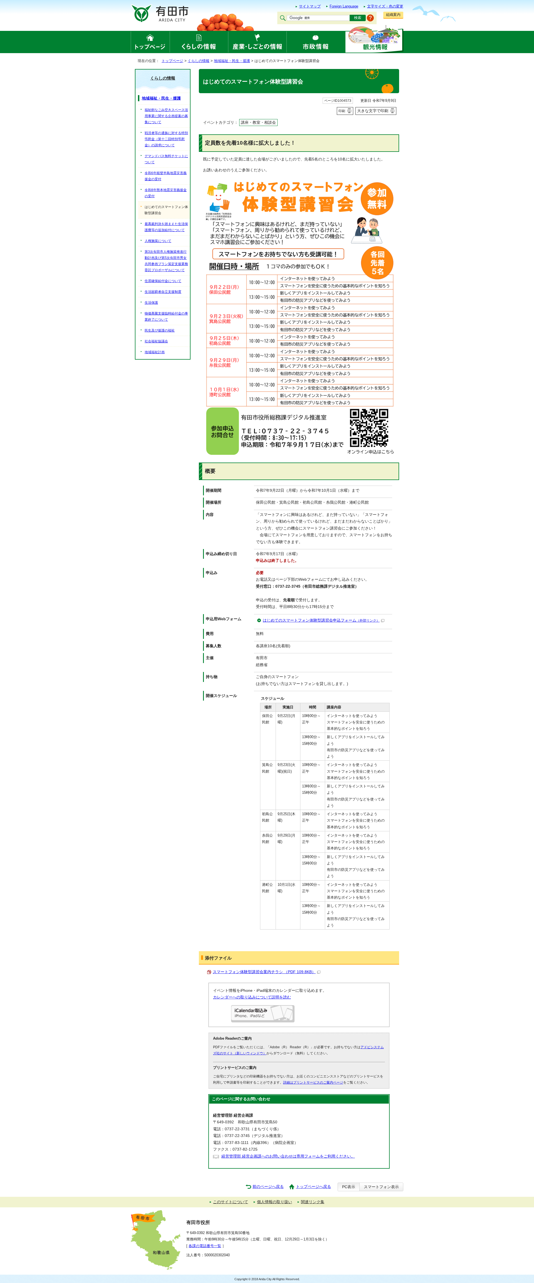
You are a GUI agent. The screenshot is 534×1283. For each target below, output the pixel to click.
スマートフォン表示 (381, 1187)
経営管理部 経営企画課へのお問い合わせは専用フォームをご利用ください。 (288, 1156)
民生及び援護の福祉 (160, 330)
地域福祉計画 (155, 352)
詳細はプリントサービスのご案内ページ (313, 1082)
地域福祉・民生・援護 (232, 61)
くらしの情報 (198, 61)
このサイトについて (230, 1202)
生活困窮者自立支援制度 (163, 292)
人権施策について (158, 241)
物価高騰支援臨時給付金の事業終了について (166, 317)
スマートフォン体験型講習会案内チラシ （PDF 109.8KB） (264, 972)
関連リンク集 (312, 1202)
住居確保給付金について (163, 281)
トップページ (172, 61)
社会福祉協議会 (156, 341)
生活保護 (151, 303)
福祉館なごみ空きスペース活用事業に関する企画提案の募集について (166, 116)
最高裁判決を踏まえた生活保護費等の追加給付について (166, 227)
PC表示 (348, 1187)
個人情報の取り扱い (274, 1202)
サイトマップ (310, 6)
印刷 (341, 111)
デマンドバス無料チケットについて (166, 159)
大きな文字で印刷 (372, 110)
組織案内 (393, 15)
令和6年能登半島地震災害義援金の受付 (166, 176)
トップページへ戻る (313, 1187)
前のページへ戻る (268, 1187)
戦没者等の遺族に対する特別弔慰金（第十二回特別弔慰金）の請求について (166, 139)
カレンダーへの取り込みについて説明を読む (252, 997)
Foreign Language (344, 6)
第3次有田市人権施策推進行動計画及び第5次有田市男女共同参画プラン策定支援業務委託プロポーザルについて (166, 261)
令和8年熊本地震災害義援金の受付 (166, 193)
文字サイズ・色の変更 (385, 6)
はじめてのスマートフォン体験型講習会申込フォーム (321, 620)
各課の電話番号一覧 (205, 1246)
